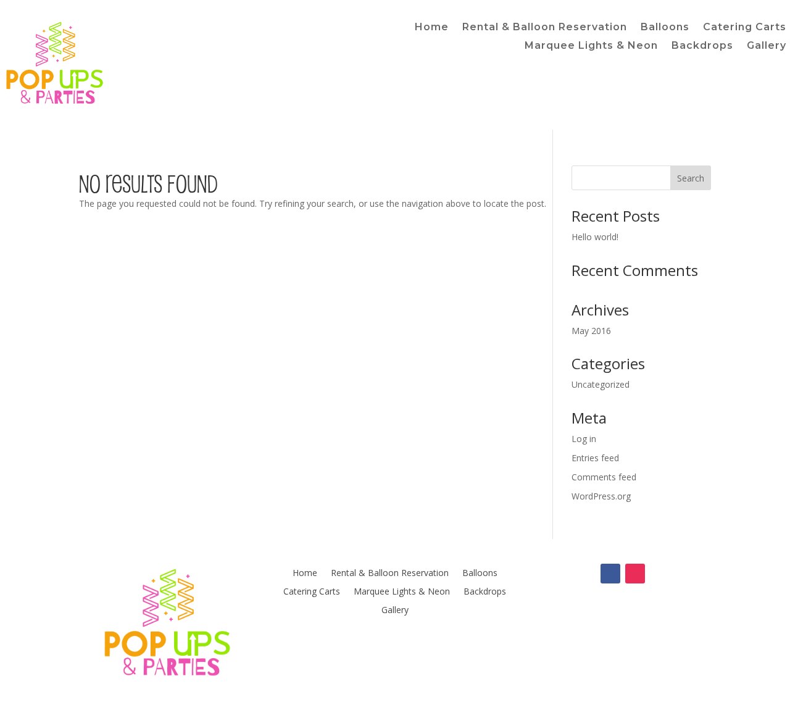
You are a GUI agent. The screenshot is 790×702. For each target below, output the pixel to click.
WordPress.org (601, 496)
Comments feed (604, 477)
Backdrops (702, 46)
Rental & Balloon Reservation (544, 28)
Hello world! (595, 237)
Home (432, 28)
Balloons (665, 28)
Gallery (766, 46)
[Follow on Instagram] (635, 573)
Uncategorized (601, 384)
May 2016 (591, 330)
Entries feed (595, 458)
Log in (584, 439)
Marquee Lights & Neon (591, 46)
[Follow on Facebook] (610, 573)
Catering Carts (744, 28)
